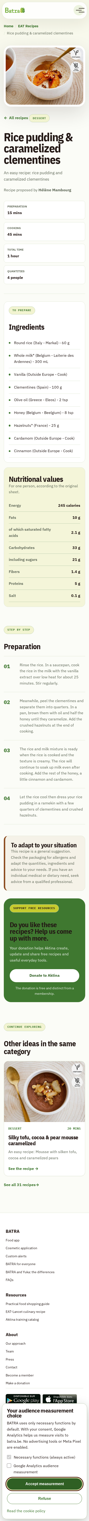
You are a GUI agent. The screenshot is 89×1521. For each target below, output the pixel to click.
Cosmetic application (21, 1248)
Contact (11, 1367)
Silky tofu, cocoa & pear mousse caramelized (43, 1140)
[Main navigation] (79, 10)
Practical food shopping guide (28, 1303)
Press (10, 1359)
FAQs (10, 1279)
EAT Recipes (28, 26)
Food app (12, 1240)
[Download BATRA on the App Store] (59, 1399)
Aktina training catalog (22, 1319)
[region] (44, 551)
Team (10, 1351)
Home (8, 26)
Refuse (44, 1499)
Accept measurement (44, 1484)
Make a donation (18, 1383)
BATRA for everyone (21, 1264)
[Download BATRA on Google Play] (23, 1399)
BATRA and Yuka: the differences (30, 1272)
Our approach (16, 1343)
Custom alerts (16, 1256)
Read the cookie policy (26, 1510)
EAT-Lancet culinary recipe (25, 1311)
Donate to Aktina (44, 975)
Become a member (20, 1375)
